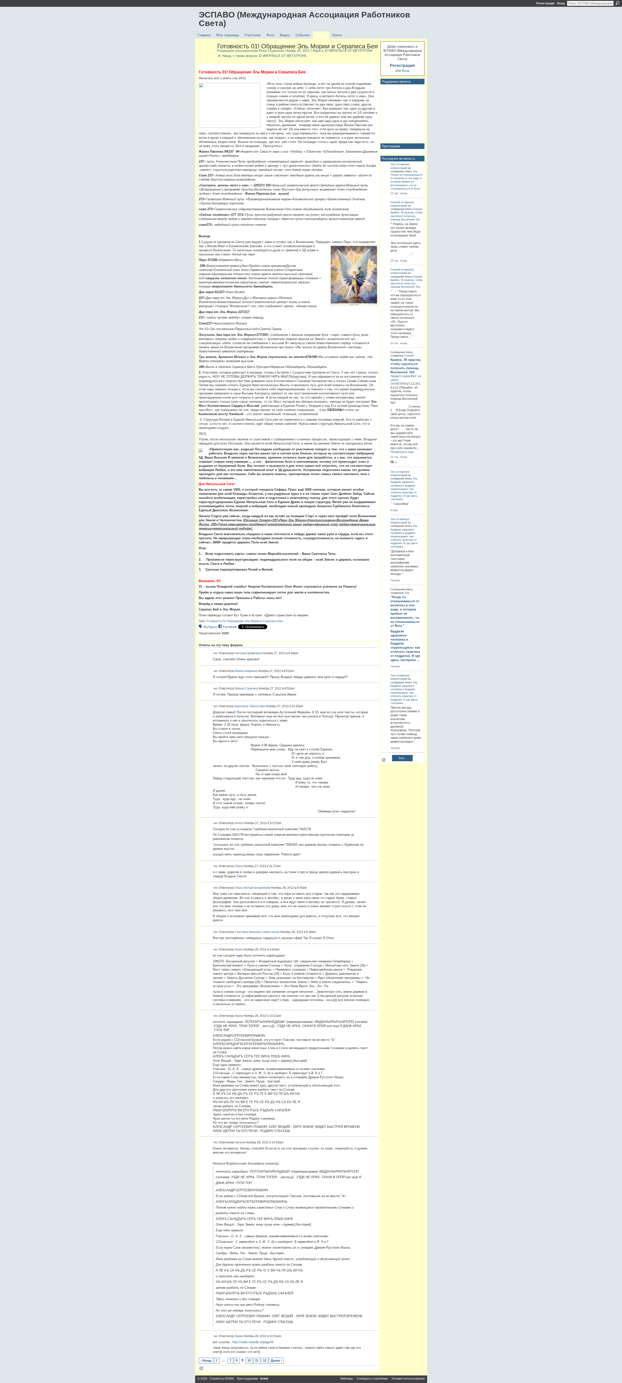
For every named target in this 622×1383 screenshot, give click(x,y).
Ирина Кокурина (246, 670)
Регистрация (545, 3)
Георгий (395, 202)
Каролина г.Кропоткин (250, 706)
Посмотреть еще (402, 452)
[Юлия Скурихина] (206, 56)
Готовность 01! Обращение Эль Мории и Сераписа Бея (244, 621)
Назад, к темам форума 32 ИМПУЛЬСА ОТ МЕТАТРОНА (264, 56)
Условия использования (408, 1378)
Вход (561, 3)
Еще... (402, 758)
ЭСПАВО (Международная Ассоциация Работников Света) (304, 19)
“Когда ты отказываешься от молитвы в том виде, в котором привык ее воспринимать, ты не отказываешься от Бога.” (406, 181)
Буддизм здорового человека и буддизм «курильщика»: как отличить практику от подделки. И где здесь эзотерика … (405, 645)
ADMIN (229, 1378)
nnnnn (239, 823)
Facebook (230, 627)
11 (256, 1360)
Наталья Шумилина (248, 653)
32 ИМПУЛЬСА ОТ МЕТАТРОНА (348, 50)
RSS (201, 1368)
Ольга (239, 866)
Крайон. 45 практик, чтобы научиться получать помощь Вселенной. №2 (406, 216)
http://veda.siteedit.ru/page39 (252, 1342)
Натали (240, 1142)
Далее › (276, 1360)
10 (249, 1360)
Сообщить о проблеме (372, 1378)
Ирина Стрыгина (246, 688)
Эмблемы (346, 1378)
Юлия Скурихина (271, 50)
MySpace (210, 627)
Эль (392, 164)
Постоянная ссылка (215, 653)
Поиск (617, 3)
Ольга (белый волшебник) (252, 887)
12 (264, 1360)
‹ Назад (205, 1360)
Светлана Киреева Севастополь (257, 931)
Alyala (239, 949)
